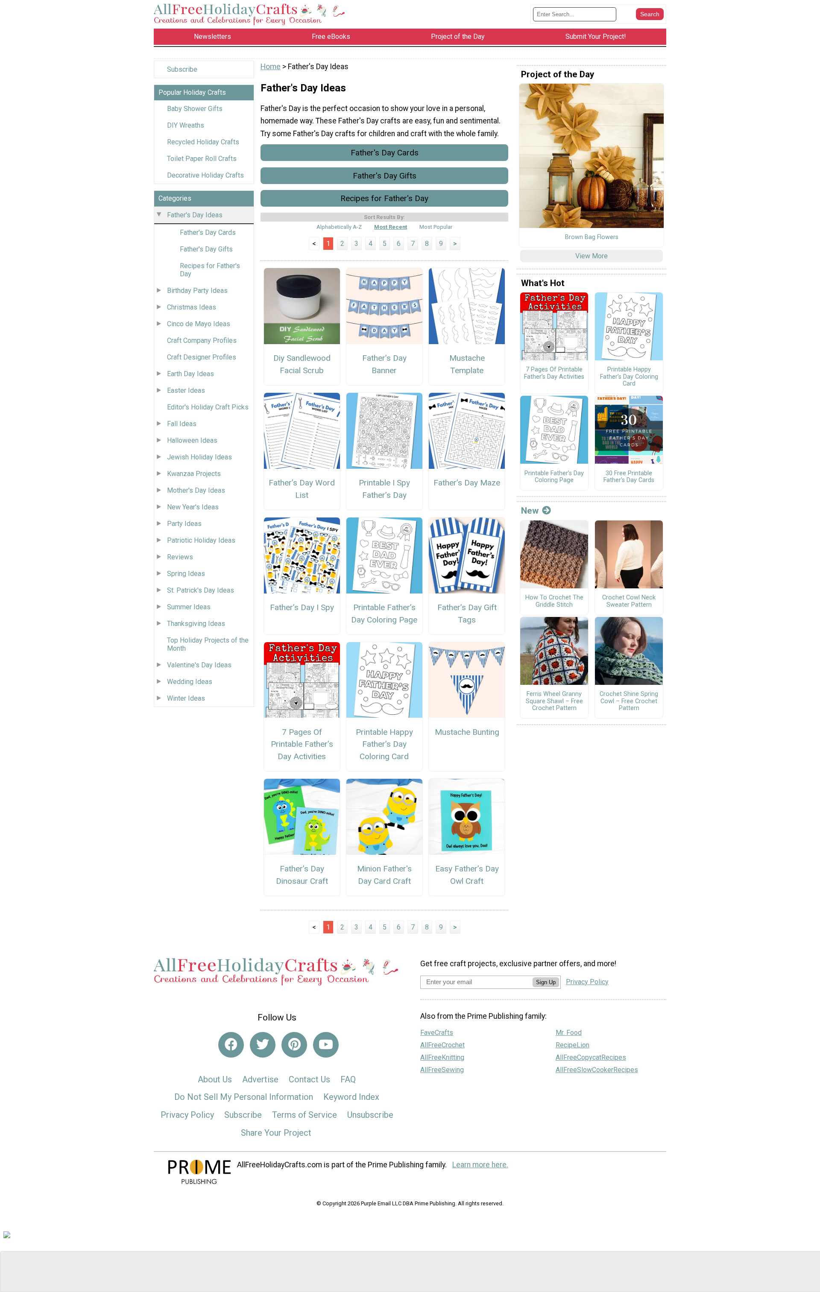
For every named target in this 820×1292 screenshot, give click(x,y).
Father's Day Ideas (195, 215)
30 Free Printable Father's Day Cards (628, 477)
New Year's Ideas (193, 507)
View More (591, 256)
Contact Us (309, 1079)
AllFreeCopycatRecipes (591, 1057)
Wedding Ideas (189, 682)
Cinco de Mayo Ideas (198, 324)
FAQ (348, 1079)
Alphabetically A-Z (339, 227)
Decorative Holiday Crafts (205, 175)
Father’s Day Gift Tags (467, 613)
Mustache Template (467, 364)
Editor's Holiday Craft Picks (208, 407)
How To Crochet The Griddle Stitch (554, 601)
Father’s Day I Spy (302, 607)
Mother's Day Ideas (196, 490)
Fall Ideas (181, 424)
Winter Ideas (186, 698)
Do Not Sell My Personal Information (243, 1097)
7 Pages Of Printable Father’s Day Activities (302, 744)
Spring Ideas (186, 574)
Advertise (260, 1079)
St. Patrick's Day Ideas (200, 590)
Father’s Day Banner (384, 364)
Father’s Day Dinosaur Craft (302, 875)
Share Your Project (276, 1133)
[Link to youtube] (326, 1045)
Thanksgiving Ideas (196, 624)
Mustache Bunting (467, 732)
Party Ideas (184, 524)
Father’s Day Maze (466, 483)
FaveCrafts (436, 1033)
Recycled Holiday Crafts (203, 142)
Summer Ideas (189, 607)
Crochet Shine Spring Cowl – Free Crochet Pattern (629, 701)
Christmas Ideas (191, 307)
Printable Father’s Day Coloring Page (384, 613)
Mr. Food (569, 1033)
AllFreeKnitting (442, 1057)
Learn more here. (480, 1164)
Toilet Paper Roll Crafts (202, 159)
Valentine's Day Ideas (199, 665)
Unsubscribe (370, 1115)
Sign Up (546, 982)
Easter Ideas (186, 390)
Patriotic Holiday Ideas (201, 540)
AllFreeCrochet (442, 1045)
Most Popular (435, 227)
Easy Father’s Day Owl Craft (467, 875)
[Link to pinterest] (294, 1045)
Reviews (180, 557)
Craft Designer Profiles (201, 357)
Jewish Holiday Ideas (199, 457)
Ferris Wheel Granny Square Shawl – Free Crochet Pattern (554, 701)
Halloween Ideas (192, 440)
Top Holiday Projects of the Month (208, 644)
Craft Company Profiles (202, 340)
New (530, 511)
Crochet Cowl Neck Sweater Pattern (629, 601)
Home (271, 66)
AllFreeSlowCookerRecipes (597, 1070)
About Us (215, 1079)
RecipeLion (572, 1045)
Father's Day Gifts (206, 249)
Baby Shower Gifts (195, 109)
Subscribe (182, 69)
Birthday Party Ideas (197, 290)
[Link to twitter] (262, 1045)
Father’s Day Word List (302, 489)
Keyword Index (351, 1097)
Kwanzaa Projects (194, 474)
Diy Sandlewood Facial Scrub (302, 364)
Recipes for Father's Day (210, 270)
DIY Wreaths (185, 125)
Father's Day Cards (208, 232)
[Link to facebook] (231, 1045)
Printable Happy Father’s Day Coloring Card (384, 744)
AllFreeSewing (442, 1070)
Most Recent (390, 227)
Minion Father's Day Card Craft (384, 875)
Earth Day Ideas (190, 374)
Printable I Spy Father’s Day (384, 489)
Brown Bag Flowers (591, 237)
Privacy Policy (187, 1115)
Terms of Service (304, 1115)
